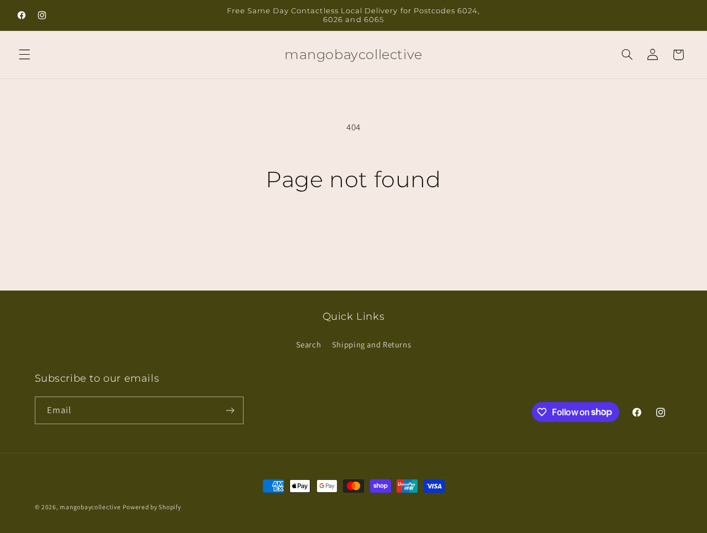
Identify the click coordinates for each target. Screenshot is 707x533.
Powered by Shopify (152, 507)
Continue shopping (353, 235)
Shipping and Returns (371, 344)
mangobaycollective (90, 507)
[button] (24, 54)
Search (308, 344)
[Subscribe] (229, 410)
